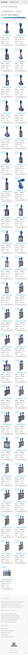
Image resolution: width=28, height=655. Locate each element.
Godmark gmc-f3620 (7, 424)
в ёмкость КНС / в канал (8, 11)
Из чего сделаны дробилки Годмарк (8, 621)
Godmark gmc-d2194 (7, 295)
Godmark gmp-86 (21, 61)
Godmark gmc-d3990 (7, 450)
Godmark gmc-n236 (21, 138)
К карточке (6, 45)
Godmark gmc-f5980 (21, 527)
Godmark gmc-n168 (7, 113)
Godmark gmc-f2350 (7, 320)
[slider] (2, 18)
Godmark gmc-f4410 (21, 476)
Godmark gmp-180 (21, 113)
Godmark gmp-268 (7, 164)
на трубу (19, 11)
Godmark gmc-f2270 (21, 295)
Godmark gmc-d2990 (7, 372)
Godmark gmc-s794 (21, 217)
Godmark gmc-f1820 (21, 269)
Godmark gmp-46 (7, 35)
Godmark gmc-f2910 (21, 346)
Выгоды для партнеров (6, 632)
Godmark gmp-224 (7, 138)
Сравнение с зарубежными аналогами (9, 619)
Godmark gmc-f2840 (21, 320)
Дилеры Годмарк (4, 634)
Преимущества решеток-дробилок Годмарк (10, 615)
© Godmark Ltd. (14, 648)
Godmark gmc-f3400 (7, 398)
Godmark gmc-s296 (21, 164)
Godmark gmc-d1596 (7, 269)
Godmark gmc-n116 (7, 87)
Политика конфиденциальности (7, 636)
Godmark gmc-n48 (21, 35)
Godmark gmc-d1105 (21, 243)
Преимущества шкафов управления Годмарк (10, 617)
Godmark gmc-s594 (7, 217)
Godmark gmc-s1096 (7, 243)
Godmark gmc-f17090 (7, 579)
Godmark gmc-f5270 (7, 527)
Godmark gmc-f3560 (21, 398)
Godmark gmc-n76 (7, 61)
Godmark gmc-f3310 (21, 372)
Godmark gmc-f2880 (7, 346)
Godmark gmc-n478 (7, 191)
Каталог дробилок (5, 628)
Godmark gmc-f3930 (21, 424)
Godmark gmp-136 (21, 87)
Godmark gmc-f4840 (7, 501)
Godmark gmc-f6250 (7, 553)
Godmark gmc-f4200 (21, 450)
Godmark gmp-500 (21, 190)
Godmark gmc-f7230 (21, 553)
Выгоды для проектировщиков (7, 630)
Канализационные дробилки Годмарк (9, 613)
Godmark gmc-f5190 (21, 501)
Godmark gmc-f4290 (7, 476)
